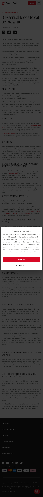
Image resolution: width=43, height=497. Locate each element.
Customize (20, 266)
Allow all (21, 259)
